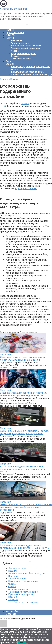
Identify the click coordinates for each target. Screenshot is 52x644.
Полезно (25, 103)
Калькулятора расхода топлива (27, 71)
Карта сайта (12, 611)
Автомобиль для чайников (14, 8)
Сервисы (10, 64)
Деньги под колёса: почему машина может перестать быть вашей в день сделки (22, 358)
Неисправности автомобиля (26, 45)
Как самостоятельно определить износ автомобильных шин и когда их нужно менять (24, 546)
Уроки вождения (20, 43)
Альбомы (13, 599)
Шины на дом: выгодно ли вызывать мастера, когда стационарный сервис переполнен (24, 432)
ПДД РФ (10, 35)
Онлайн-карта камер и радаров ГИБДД (31, 74)
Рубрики (10, 37)
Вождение (16, 40)
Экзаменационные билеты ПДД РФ (27, 573)
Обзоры (15, 51)
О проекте (11, 614)
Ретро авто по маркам (26, 602)
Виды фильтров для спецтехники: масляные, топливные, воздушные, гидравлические (23, 394)
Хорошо (21, 643)
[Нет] (27, 643)
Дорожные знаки (15, 32)
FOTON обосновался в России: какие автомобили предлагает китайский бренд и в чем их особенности (26, 507)
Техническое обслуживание (25, 48)
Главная (10, 30)
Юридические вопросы (23, 53)
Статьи (15, 56)
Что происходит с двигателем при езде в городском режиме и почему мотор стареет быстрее (23, 469)
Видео (9, 61)
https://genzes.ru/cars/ (26, 188)
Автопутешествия (21, 58)
